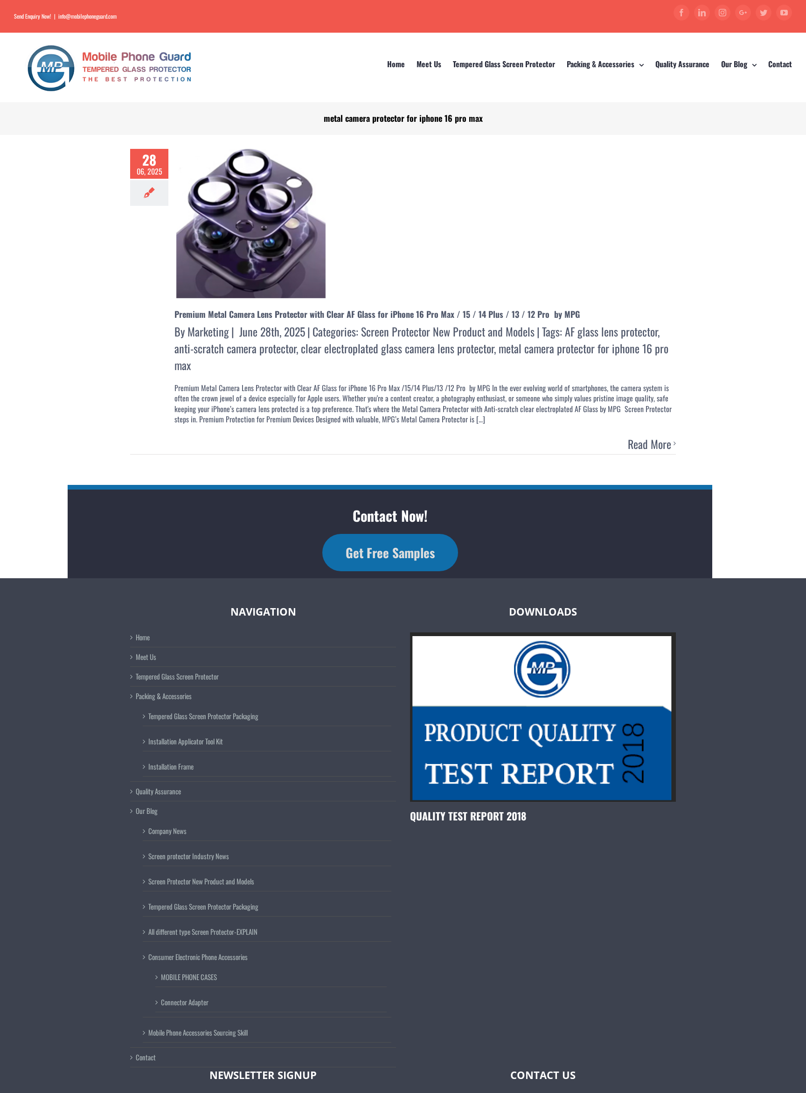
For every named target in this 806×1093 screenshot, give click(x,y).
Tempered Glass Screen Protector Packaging (203, 716)
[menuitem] (402, 64)
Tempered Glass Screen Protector (177, 676)
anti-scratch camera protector (235, 348)
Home (143, 637)
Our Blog (147, 811)
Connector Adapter (184, 1002)
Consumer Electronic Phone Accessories (198, 957)
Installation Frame (171, 766)
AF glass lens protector (611, 331)
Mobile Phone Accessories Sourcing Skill (198, 1032)
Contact (146, 1057)
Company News (167, 831)
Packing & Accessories (164, 696)
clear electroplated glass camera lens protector (397, 348)
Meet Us (146, 657)
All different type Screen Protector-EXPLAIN (202, 931)
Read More (649, 444)
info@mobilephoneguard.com (87, 16)
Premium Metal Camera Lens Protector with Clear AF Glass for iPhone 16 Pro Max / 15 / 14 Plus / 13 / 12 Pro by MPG (378, 314)
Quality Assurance (158, 791)
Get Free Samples (390, 552)
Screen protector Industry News (188, 856)
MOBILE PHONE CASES (189, 977)
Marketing (208, 331)
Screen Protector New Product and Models (448, 331)
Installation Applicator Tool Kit (185, 741)
